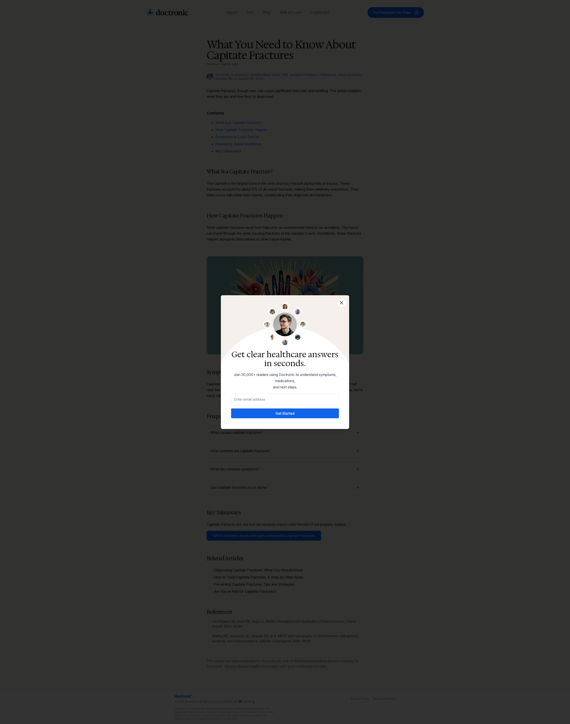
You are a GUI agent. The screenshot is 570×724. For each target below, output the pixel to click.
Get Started (285, 413)
